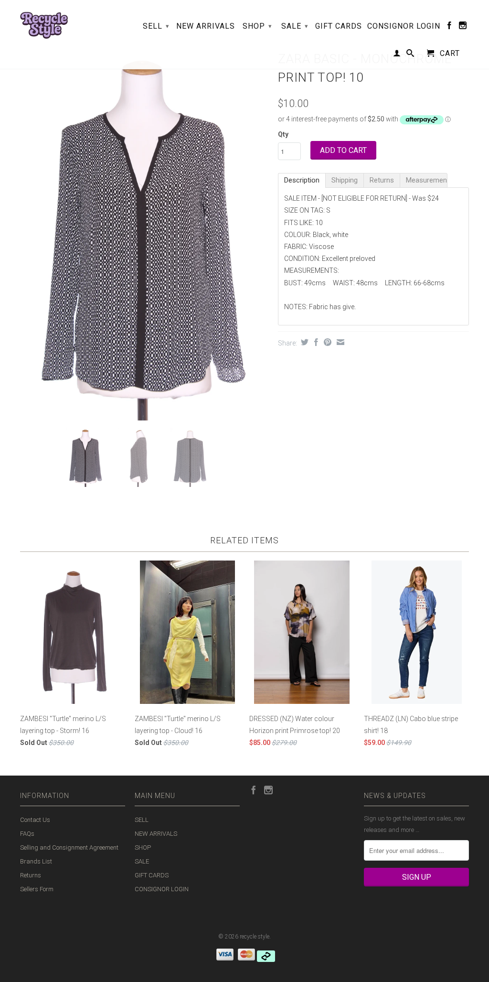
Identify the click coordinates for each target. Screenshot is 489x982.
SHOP (257, 26)
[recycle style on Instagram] (463, 27)
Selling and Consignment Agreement (69, 847)
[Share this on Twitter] (303, 342)
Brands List (36, 861)
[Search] (410, 55)
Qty (283, 134)
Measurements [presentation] (426, 180)
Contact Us (35, 819)
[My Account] (397, 55)
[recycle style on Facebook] (450, 27)
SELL (156, 26)
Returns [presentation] (382, 180)
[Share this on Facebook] (315, 342)
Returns (30, 875)
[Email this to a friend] (339, 342)
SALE (294, 26)
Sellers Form (36, 889)
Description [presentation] (301, 180)
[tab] (302, 180)
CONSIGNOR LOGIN (403, 26)
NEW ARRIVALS (205, 26)
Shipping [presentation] (344, 180)
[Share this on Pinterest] (326, 342)
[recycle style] (44, 23)
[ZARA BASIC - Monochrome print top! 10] (144, 234)
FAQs (27, 833)
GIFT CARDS (338, 26)
